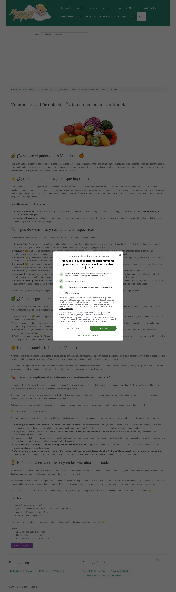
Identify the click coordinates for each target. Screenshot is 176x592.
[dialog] (88, 296)
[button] (88, 293)
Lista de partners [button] (66, 309)
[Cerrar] (120, 255)
